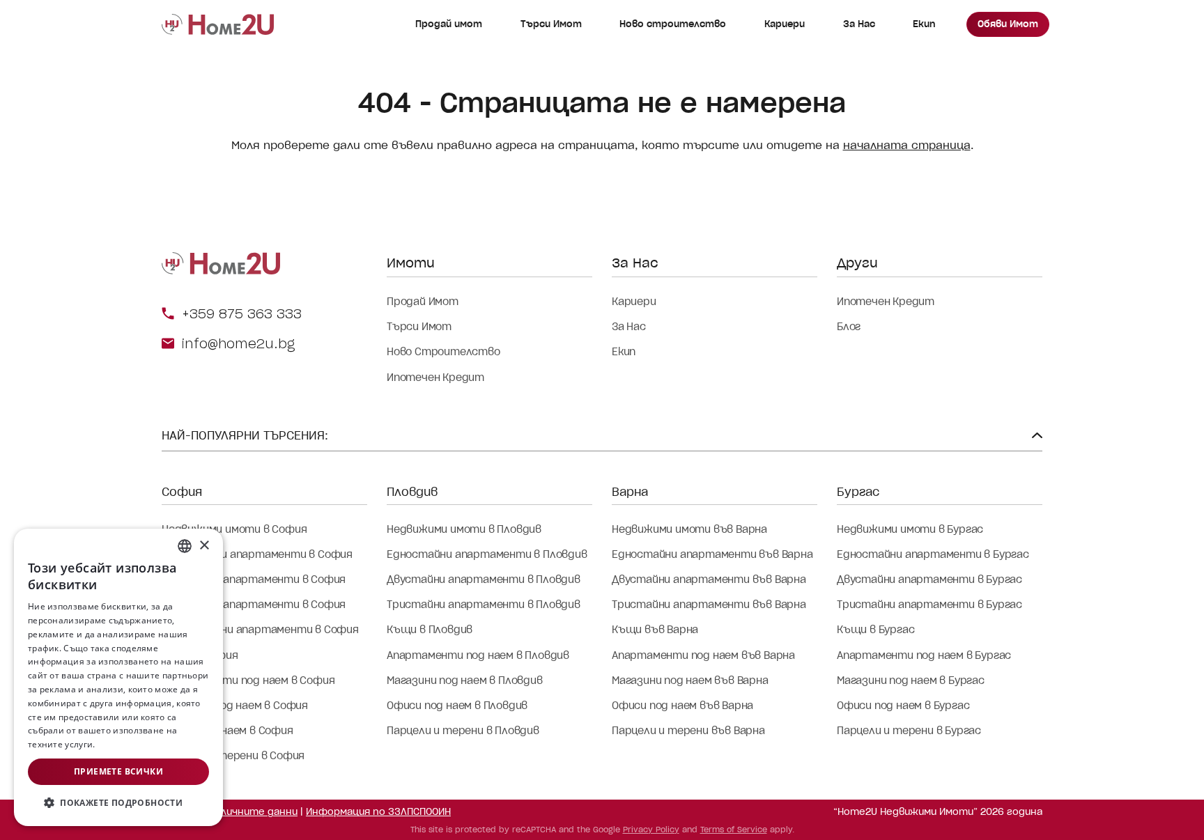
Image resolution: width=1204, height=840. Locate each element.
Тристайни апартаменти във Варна (709, 604)
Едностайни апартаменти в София (257, 554)
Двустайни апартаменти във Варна (709, 579)
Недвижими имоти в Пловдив (464, 529)
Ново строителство (672, 24)
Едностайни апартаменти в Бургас (933, 554)
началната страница (907, 145)
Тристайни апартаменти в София (254, 604)
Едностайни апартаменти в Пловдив (487, 554)
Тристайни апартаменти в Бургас (929, 604)
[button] (118, 803)
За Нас (859, 24)
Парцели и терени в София (233, 755)
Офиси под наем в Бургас (903, 705)
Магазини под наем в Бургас (911, 680)
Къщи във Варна (655, 629)
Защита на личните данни (230, 812)
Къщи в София (200, 655)
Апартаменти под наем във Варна (703, 655)
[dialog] (118, 677)
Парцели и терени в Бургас (909, 730)
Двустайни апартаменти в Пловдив (483, 579)
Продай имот (448, 24)
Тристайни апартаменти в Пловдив (483, 604)
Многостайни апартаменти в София (260, 629)
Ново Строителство (443, 351)
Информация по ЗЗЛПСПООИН (378, 812)
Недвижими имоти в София (234, 529)
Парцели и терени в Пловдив (463, 730)
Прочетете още (131, 744)
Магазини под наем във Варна (690, 680)
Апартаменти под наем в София (248, 680)
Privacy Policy (651, 829)
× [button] (204, 545)
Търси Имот (551, 24)
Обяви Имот (1008, 24)
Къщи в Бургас (875, 629)
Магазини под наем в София (235, 705)
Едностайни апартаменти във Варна (712, 554)
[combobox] (185, 546)
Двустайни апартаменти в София (254, 579)
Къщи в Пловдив (429, 629)
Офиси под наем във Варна (682, 705)
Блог (848, 326)
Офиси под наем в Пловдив (457, 705)
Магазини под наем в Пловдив (465, 680)
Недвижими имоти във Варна (689, 529)
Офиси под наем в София (227, 730)
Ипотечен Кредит (435, 377)
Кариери (784, 24)
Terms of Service (733, 829)
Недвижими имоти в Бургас (910, 529)
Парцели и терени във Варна (688, 730)
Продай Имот (422, 301)
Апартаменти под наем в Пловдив (478, 655)
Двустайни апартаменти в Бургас (929, 579)
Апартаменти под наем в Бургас (924, 655)
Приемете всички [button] (118, 771)
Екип (924, 24)
